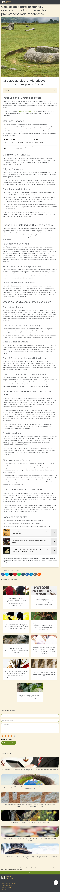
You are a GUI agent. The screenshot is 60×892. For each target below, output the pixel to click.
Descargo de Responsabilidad (9, 883)
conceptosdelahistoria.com (26, 111)
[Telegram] (31, 574)
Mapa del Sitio (5, 889)
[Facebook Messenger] (7, 574)
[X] (11, 574)
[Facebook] (3, 574)
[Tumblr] (23, 574)
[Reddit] (39, 574)
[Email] (35, 574)
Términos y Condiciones (7, 887)
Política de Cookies (6, 885)
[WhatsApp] (19, 574)
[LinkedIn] (27, 574)
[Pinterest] (15, 574)
